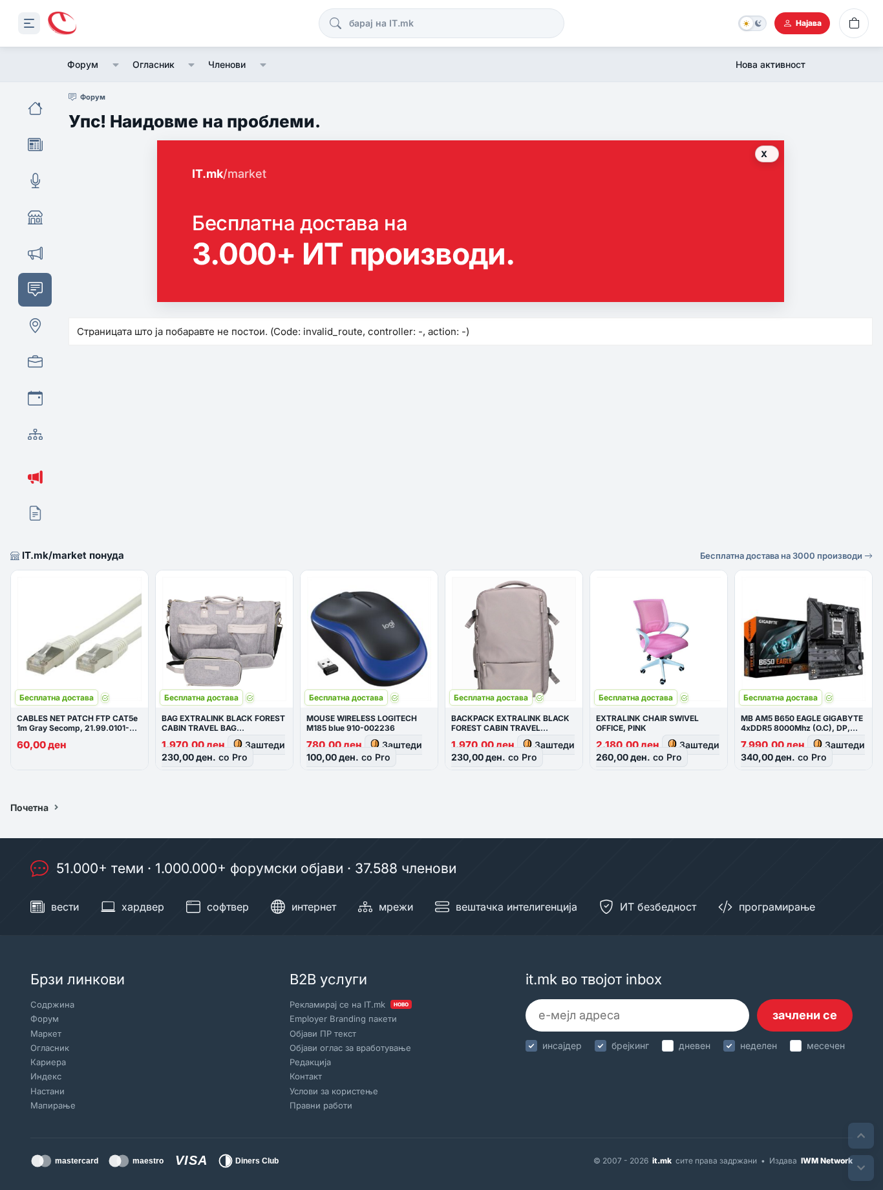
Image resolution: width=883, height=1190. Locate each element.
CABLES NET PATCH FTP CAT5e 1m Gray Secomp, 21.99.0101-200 (77, 727)
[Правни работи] (35, 513)
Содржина (52, 1004)
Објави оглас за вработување (350, 1048)
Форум (82, 64)
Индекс (45, 1076)
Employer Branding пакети (343, 1018)
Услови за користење (334, 1091)
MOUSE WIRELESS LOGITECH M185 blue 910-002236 (361, 723)
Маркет (45, 1033)
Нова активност (770, 64)
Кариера (48, 1062)
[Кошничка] (854, 23)
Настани (47, 1091)
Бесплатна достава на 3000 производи (782, 555)
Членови (227, 64)
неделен (758, 1045)
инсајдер (562, 1045)
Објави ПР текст (323, 1033)
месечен (826, 1045)
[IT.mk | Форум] (62, 24)
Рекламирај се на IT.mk (349, 1004)
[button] (115, 64)
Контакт (306, 1076)
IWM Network (827, 1160)
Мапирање (53, 1105)
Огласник (154, 64)
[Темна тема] (752, 23)
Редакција (310, 1062)
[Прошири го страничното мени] (29, 23)
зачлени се (804, 1015)
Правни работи (321, 1105)
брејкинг (630, 1045)
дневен (694, 1045)
